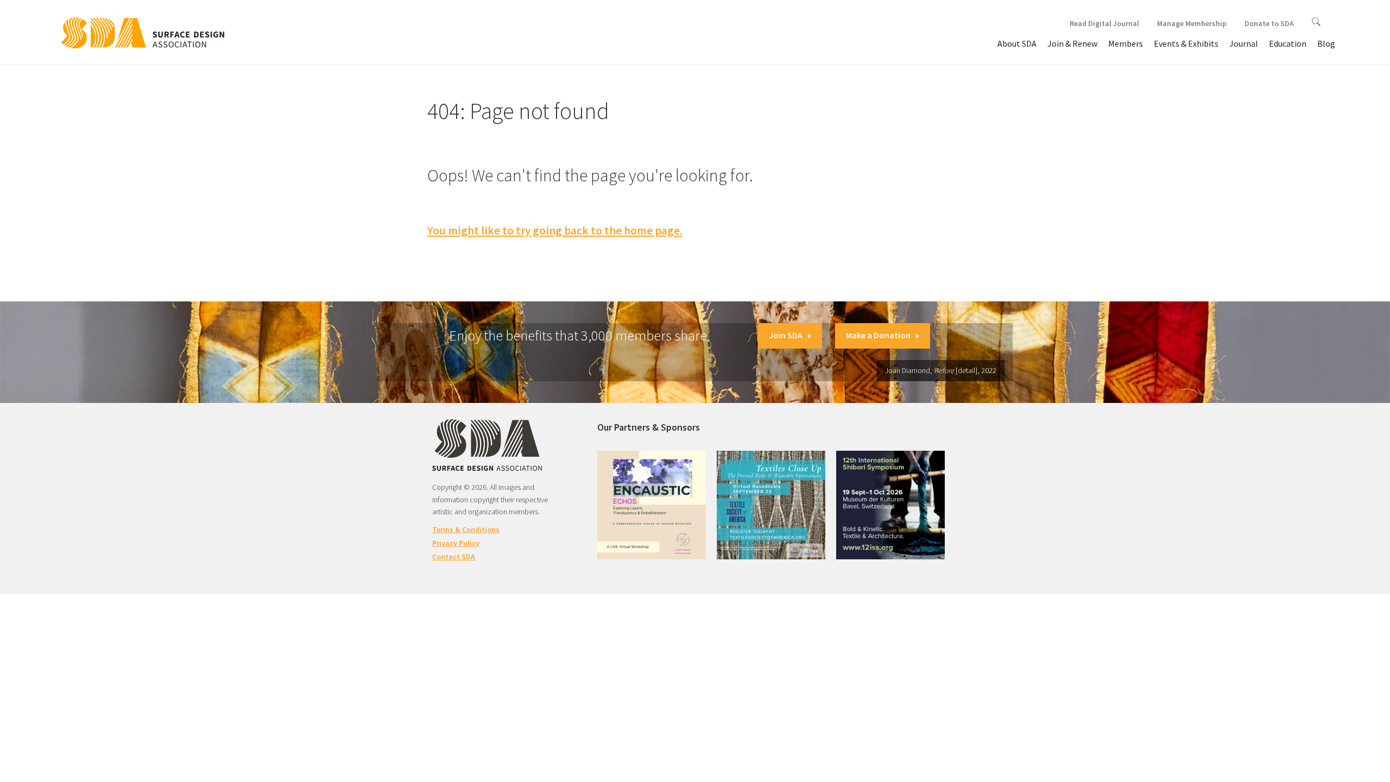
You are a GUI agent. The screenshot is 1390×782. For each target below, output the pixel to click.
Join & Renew (1072, 43)
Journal (1243, 43)
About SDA (1017, 43)
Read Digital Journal (1104, 23)
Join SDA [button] (786, 335)
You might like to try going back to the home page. (555, 230)
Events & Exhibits (1186, 43)
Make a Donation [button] (878, 335)
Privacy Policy (455, 543)
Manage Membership (1192, 23)
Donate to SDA (1269, 23)
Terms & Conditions (466, 529)
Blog (1326, 43)
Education (1287, 43)
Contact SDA (453, 557)
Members (1125, 43)
